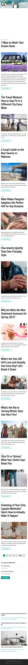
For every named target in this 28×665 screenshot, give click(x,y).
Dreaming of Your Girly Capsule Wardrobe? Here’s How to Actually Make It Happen (13, 510)
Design (7, 39)
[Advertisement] (14, 23)
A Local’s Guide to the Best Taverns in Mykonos (12, 153)
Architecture (3, 39)
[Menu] (26, 4)
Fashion (2, 245)
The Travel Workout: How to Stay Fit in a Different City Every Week (11, 102)
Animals (2, 196)
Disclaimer (12, 663)
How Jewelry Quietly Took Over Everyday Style (12, 251)
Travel (2, 94)
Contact (7, 663)
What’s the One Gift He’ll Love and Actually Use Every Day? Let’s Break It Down (13, 364)
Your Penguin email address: (7, 571)
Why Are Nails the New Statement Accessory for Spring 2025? (14, 313)
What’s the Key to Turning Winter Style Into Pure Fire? (12, 410)
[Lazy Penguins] (11, 4)
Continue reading (6, 88)
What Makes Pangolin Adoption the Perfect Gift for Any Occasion (12, 202)
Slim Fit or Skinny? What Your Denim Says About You (13, 459)
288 (20, 555)
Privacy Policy (19, 663)
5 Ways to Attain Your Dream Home (12, 44)
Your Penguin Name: (5, 566)
